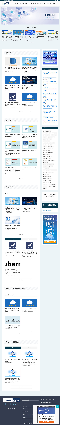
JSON (49, 137)
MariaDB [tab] (13, 239)
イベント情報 (25, 408)
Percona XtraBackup (47, 176)
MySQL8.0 (50, 144)
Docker (48, 135)
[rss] (56, 0)
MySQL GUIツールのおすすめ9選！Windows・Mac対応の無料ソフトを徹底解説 (49, 83)
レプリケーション (52, 186)
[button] (3, 32)
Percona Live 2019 (46, 168)
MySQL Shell (45, 158)
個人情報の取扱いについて (47, 402)
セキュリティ (45, 184)
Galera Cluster (53, 135)
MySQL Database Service (48, 148)
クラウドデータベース (47, 182)
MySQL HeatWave (46, 154)
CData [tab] (13, 347)
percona (51, 166)
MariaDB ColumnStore (47, 139)
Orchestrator (45, 166)
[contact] (57, 0)
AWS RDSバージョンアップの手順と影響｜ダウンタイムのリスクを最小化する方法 (50, 95)
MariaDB (53, 137)
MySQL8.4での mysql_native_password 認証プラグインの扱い (50, 89)
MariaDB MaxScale (46, 140)
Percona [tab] (29, 239)
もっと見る (21, 111)
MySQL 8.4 (45, 146)
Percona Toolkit (46, 174)
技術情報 (25, 406)
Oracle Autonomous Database (48, 160)
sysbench (50, 180)
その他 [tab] (29, 347)
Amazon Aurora (48, 131)
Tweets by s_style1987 (47, 210)
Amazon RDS (45, 133)
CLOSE (58, 406)
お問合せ (25, 417)
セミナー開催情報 (52, 184)
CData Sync (54, 133)
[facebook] (53, 0)
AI (43, 131)
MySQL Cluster (51, 146)
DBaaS (44, 135)
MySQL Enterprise (46, 150)
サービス (25, 403)
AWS (50, 133)
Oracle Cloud (45, 162)
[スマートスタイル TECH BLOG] (5, 3)
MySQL (53, 142)
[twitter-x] (54, 0)
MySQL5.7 (45, 144)
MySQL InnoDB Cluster (47, 156)
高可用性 (44, 188)
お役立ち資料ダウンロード (28, 414)
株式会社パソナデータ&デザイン (48, 399)
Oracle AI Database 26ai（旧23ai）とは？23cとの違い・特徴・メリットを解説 (50, 101)
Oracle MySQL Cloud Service (48, 164)
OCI (49, 158)
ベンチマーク (45, 186)
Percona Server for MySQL (48, 172)
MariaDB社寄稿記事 (46, 142)
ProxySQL (45, 180)
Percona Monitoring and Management (47, 170)
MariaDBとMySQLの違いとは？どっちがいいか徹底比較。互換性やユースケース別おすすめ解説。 (50, 107)
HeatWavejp (25, 411)
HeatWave (45, 137)
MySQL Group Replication (48, 152)
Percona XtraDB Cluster (47, 178)
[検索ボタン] (57, 3)
